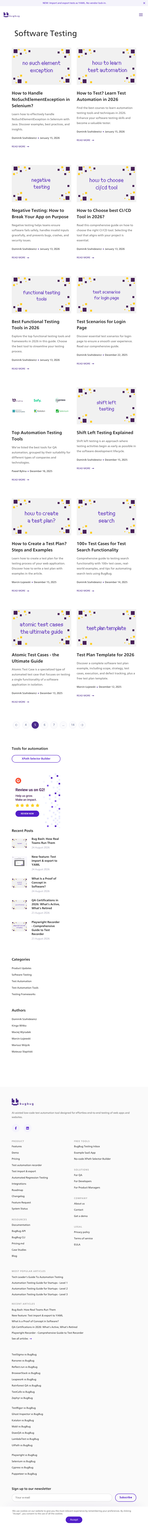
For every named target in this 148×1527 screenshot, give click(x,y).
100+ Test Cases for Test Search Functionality (106, 545)
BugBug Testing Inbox (87, 1146)
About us (79, 1203)
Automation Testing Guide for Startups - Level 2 (40, 1288)
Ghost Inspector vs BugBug (27, 1414)
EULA (77, 1244)
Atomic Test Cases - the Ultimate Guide (41, 656)
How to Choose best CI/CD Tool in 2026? (106, 212)
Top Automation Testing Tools (41, 434)
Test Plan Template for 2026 (106, 653)
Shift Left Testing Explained (106, 429)
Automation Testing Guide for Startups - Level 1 (40, 1282)
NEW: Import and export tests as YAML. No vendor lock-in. (74, 3)
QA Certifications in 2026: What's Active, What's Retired (36, 907)
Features (17, 1146)
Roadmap (17, 1190)
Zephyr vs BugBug (22, 1398)
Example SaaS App (85, 1152)
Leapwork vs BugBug (24, 1379)
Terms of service (83, 1238)
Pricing (16, 1158)
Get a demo (81, 1216)
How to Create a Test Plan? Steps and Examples (41, 545)
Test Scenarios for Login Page (106, 321)
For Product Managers (87, 1187)
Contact (78, 1209)
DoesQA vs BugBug (23, 1432)
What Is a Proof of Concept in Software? (36, 885)
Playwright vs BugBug (24, 1455)
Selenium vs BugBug (23, 1461)
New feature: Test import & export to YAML (36, 863)
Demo (15, 1152)
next (82, 725)
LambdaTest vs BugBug (25, 1439)
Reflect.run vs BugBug (24, 1367)
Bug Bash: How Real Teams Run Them (36, 843)
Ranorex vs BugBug (23, 1360)
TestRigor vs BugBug (24, 1407)
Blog (14, 1256)
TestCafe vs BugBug (23, 1391)
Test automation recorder (27, 1165)
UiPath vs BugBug (22, 1445)
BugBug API (19, 1231)
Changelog (18, 1196)
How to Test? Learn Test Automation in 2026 (106, 95)
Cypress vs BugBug (22, 1467)
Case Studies (19, 1249)
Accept (74, 1519)
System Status (20, 1208)
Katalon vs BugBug (23, 1420)
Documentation (21, 1224)
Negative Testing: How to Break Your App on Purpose (41, 212)
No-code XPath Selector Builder (92, 1158)
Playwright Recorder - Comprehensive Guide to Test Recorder (36, 930)
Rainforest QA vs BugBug (26, 1385)
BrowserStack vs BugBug (26, 1373)
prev (16, 725)
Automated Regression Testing (30, 1177)
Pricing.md (18, 1243)
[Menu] (140, 14)
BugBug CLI (18, 1237)
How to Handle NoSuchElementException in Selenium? (41, 98)
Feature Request (21, 1202)
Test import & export (24, 1171)
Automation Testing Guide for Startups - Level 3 (40, 1294)
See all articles (20, 1338)
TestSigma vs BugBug (24, 1354)
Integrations (19, 1183)
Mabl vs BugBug (21, 1426)
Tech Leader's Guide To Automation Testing (37, 1277)
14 (73, 725)
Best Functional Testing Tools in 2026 (41, 323)
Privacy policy (82, 1232)
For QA (78, 1175)
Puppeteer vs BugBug (24, 1473)
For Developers (83, 1181)
